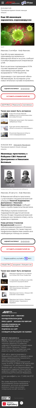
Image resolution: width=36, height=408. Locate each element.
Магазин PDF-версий (22, 321)
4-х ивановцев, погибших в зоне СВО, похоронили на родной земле (21, 280)
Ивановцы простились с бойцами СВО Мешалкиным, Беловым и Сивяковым (19, 288)
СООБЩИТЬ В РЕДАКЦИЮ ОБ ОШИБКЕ (17, 332)
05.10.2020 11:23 (6, 8)
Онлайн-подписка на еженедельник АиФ (11, 325)
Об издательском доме (12, 319)
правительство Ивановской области (14, 189)
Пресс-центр (7, 321)
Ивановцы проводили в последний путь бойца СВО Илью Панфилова (20, 274)
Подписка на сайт (10, 329)
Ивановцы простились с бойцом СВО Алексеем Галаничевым (21, 293)
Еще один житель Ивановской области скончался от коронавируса (20, 127)
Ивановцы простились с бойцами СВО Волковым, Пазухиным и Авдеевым (19, 301)
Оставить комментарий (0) (18, 96)
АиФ (2, 47)
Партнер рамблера (19, 398)
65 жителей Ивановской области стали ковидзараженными (19, 133)
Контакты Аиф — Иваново (13, 316)
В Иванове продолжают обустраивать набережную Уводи (21, 121)
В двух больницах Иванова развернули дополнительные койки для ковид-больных (20, 115)
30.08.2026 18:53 (6, 145)
